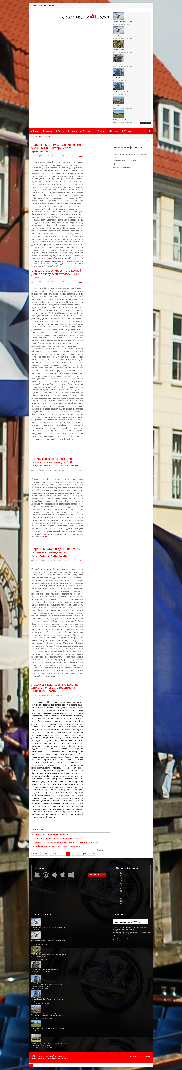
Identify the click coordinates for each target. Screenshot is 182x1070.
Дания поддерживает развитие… (124, 36)
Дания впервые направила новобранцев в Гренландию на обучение (46, 970)
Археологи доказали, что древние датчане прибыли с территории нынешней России (54, 687)
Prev (143, 123)
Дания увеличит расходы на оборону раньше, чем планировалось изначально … (49, 1044)
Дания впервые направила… (123, 64)
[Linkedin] (121, 886)
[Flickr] (121, 891)
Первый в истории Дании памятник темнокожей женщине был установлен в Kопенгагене (55, 552)
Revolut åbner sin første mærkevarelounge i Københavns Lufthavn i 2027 (46, 985)
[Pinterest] (121, 888)
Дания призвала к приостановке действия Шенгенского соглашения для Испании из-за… (48, 1015)
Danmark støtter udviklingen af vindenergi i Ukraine (48, 927)
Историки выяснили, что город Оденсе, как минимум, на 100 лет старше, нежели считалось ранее (54, 461)
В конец (92, 854)
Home (41, 136)
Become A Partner (97, 875)
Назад (45, 854)
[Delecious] (121, 903)
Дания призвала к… (120, 106)
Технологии (87, 131)
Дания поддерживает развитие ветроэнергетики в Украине (49, 941)
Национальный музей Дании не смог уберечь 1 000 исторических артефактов (56, 147)
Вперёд (83, 854)
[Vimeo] (121, 901)
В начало (36, 854)
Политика (101, 131)
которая (35, 591)
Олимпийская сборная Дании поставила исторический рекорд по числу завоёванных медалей (65, 842)
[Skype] (121, 898)
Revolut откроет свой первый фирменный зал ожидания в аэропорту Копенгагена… (47, 1000)
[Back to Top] (31, 1065)
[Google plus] (121, 881)
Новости (128, 24)
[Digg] (121, 896)
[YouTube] (121, 883)
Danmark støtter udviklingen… (123, 22)
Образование (129, 131)
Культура (73, 131)
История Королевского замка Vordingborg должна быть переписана (56, 846)
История (114, 131)
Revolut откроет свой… (121, 92)
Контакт (51, 5)
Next (149, 123)
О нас (45, 5)
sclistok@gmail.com (124, 167)
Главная (34, 5)
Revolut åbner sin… (119, 78)
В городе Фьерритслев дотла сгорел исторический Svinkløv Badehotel (56, 838)
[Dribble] (121, 893)
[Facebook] (120, 876)
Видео (40, 5)
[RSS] (121, 873)
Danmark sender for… (120, 50)
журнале (45, 307)
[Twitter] (121, 878)
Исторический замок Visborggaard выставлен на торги (51, 834)
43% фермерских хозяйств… (123, 120)
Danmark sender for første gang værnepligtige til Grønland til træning (48, 956)
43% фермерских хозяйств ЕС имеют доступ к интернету (47, 1029)
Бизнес (128, 80)
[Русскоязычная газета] (86, 16)
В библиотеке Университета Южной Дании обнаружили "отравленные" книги (56, 273)
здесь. (47, 536)
